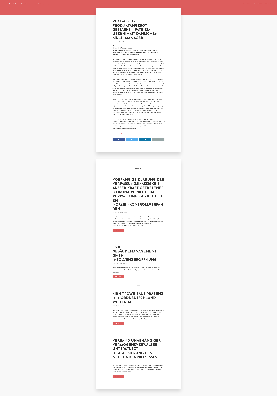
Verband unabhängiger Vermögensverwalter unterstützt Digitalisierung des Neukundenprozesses (137, 349)
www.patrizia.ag (117, 133)
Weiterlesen (118, 230)
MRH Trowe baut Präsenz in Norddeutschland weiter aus (138, 298)
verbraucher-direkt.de (11, 4)
